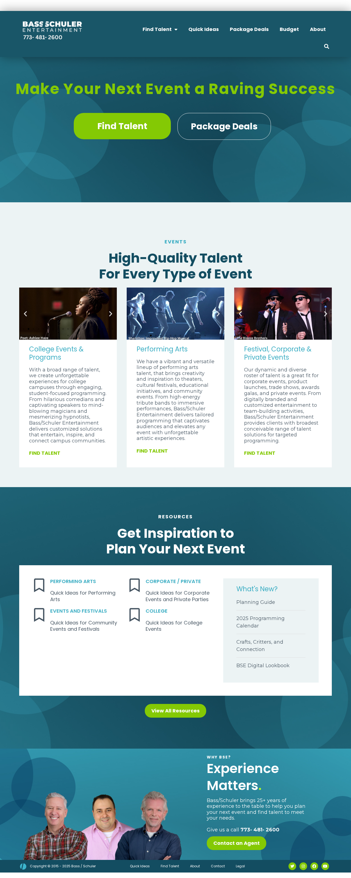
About (318, 29)
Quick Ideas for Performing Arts (82, 596)
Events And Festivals (78, 610)
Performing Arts (162, 349)
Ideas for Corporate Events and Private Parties (178, 596)
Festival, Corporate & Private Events (278, 353)
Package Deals (249, 29)
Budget (289, 29)
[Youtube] (325, 866)
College (157, 610)
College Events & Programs (56, 353)
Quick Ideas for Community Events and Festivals (83, 625)
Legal (240, 866)
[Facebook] (314, 866)
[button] (326, 46)
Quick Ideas (203, 29)
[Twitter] (292, 866)
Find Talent (157, 29)
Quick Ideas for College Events (174, 625)
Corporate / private (173, 581)
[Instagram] (303, 866)
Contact (218, 866)
